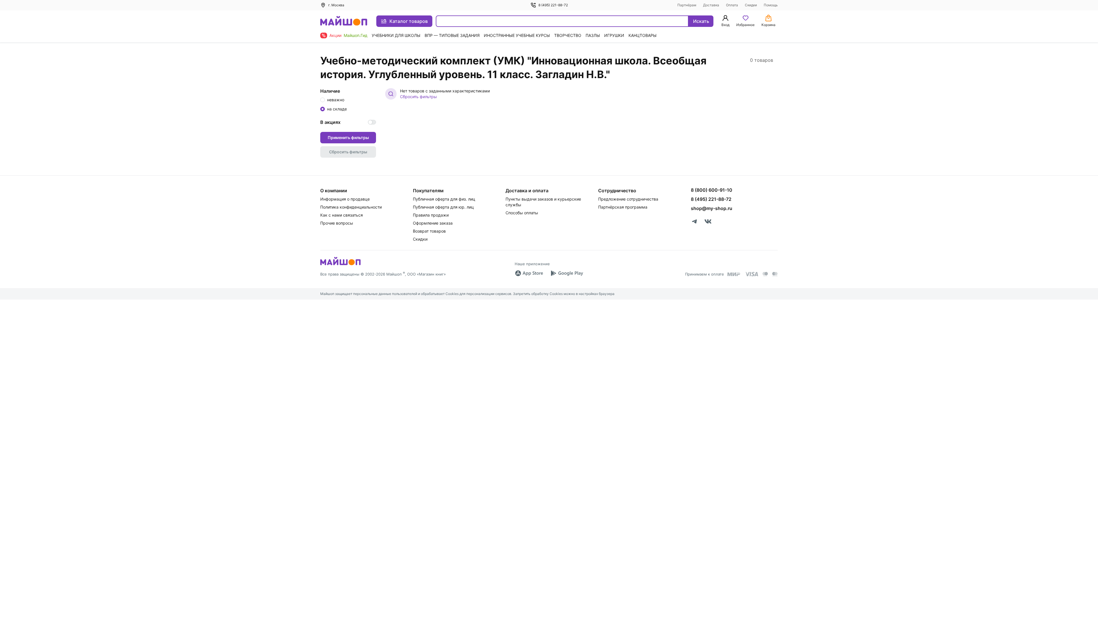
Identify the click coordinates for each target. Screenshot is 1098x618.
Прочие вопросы (336, 223)
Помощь (771, 5)
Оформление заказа (433, 223)
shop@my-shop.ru (711, 208)
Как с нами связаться (341, 215)
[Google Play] (566, 273)
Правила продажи (431, 215)
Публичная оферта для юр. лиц (443, 207)
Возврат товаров (429, 231)
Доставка (711, 5)
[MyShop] (340, 264)
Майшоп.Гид (355, 35)
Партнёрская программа (622, 207)
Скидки (751, 5)
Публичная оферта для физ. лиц (444, 199)
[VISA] (751, 274)
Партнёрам (686, 5)
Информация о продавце (345, 199)
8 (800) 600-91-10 (711, 190)
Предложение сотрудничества (628, 199)
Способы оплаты (522, 212)
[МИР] (734, 274)
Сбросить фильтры (418, 96)
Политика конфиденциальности (351, 207)
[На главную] (343, 21)
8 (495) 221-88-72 (553, 5)
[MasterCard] (765, 274)
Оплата (732, 5)
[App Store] (529, 273)
